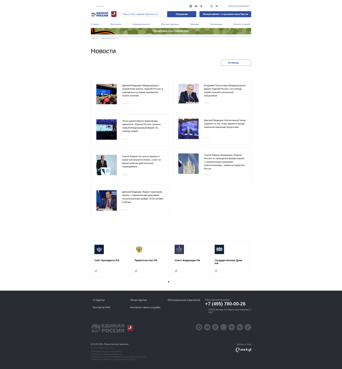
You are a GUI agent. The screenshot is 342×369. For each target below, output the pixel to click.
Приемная (194, 24)
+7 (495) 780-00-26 (225, 303)
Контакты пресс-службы (145, 307)
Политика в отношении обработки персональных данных (118, 357)
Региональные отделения (184, 300)
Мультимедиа (216, 24)
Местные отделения (170, 24)
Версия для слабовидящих (238, 6)
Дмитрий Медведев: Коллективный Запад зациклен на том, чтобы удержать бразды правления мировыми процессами (224, 123)
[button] (168, 281)
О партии (95, 24)
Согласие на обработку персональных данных (113, 359)
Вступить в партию (242, 24)
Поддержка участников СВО (171, 31)
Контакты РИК (101, 307)
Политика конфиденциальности (106, 354)
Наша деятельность (141, 24)
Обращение (182, 14)
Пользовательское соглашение (106, 351)
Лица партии (115, 24)
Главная (94, 38)
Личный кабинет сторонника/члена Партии (225, 14)
